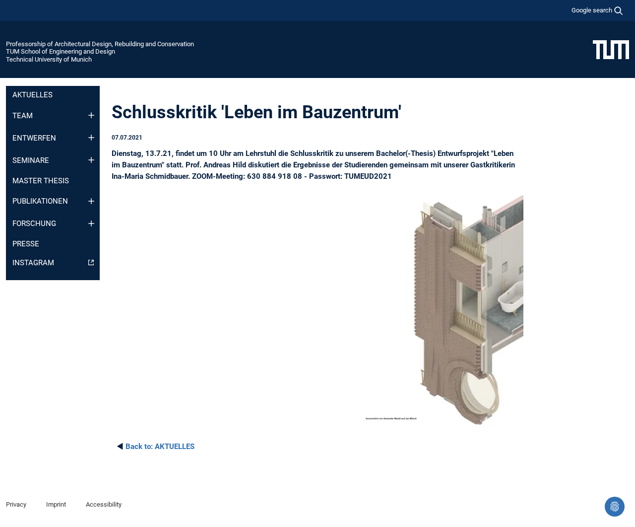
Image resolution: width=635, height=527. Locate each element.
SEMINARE (30, 160)
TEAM (22, 115)
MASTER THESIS (40, 180)
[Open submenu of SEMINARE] (91, 160)
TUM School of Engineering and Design (60, 51)
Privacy (16, 504)
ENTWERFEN (34, 138)
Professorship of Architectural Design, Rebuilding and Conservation (100, 44)
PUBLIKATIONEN (40, 201)
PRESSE (25, 243)
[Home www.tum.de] (611, 49)
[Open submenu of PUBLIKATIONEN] (91, 201)
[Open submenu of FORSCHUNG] (91, 223)
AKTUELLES (32, 94)
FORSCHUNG (34, 223)
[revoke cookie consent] (615, 507)
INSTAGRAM (33, 262)
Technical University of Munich (49, 59)
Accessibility (104, 504)
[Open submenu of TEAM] (91, 115)
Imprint (56, 504)
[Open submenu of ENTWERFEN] (91, 138)
